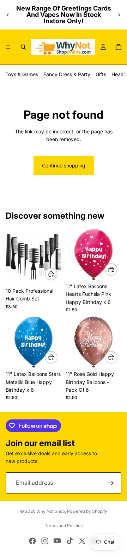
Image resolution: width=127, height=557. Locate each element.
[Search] (23, 47)
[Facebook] (32, 541)
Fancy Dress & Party (66, 74)
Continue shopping (63, 165)
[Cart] (118, 47)
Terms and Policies (64, 525)
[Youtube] (57, 541)
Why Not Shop (50, 511)
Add (57, 274)
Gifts (101, 74)
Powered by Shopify (87, 511)
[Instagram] (45, 541)
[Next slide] (119, 14)
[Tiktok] (70, 541)
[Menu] (8, 47)
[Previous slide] (8, 14)
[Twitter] (82, 541)
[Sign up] (110, 483)
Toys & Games (21, 74)
